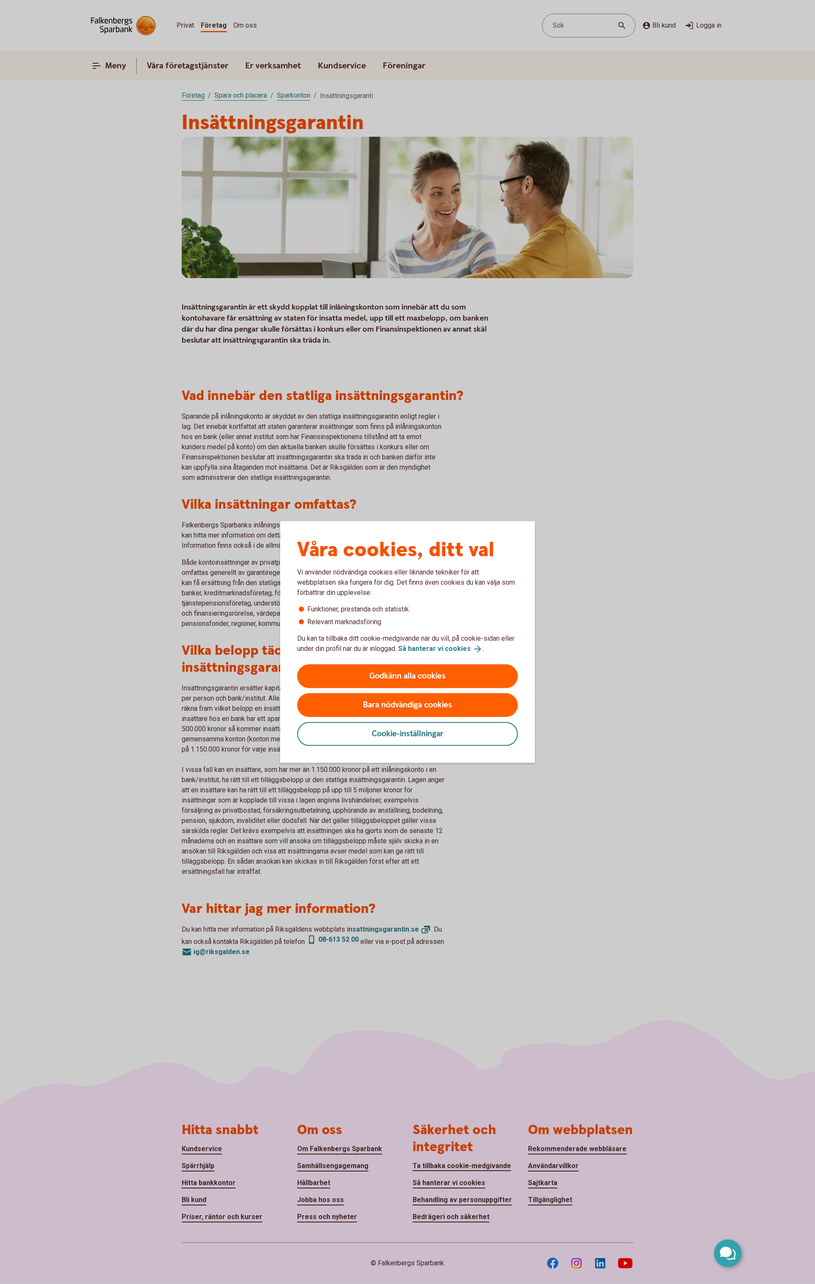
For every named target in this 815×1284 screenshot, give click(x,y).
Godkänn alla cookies (407, 675)
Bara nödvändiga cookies (407, 704)
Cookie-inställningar (408, 733)
